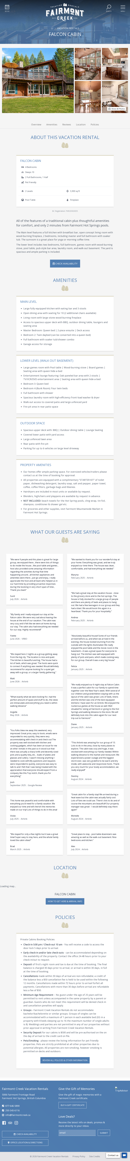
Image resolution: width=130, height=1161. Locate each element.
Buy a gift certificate (72, 1105)
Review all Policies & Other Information (65, 1060)
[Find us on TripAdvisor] (10, 1123)
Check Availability (66, 263)
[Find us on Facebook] (4, 1123)
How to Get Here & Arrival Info (65, 901)
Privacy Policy (78, 1156)
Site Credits (94, 1156)
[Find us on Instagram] (16, 1123)
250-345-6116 (12, 1110)
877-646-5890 (12, 1105)
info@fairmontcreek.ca (17, 1114)
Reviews (66, 124)
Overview (36, 124)
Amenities (51, 124)
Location (81, 124)
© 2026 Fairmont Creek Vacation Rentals (49, 1156)
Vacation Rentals (68, 28)
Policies (95, 124)
